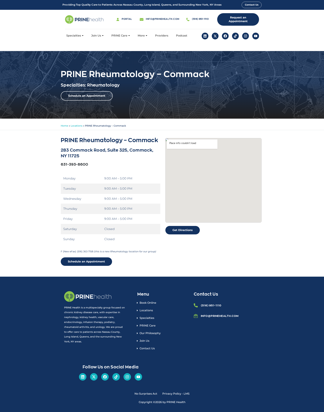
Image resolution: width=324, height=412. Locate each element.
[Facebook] (225, 36)
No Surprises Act (145, 393)
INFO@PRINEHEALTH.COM (162, 19)
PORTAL (127, 19)
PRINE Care (119, 35)
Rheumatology (103, 85)
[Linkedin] (205, 36)
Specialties (73, 35)
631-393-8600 (74, 164)
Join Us (96, 35)
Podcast (181, 35)
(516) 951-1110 (200, 19)
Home (64, 125)
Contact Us (147, 348)
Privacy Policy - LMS (176, 393)
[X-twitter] (215, 36)
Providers (161, 35)
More (141, 35)
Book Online (148, 302)
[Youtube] (255, 36)
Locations (76, 125)
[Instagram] (245, 36)
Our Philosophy (150, 333)
